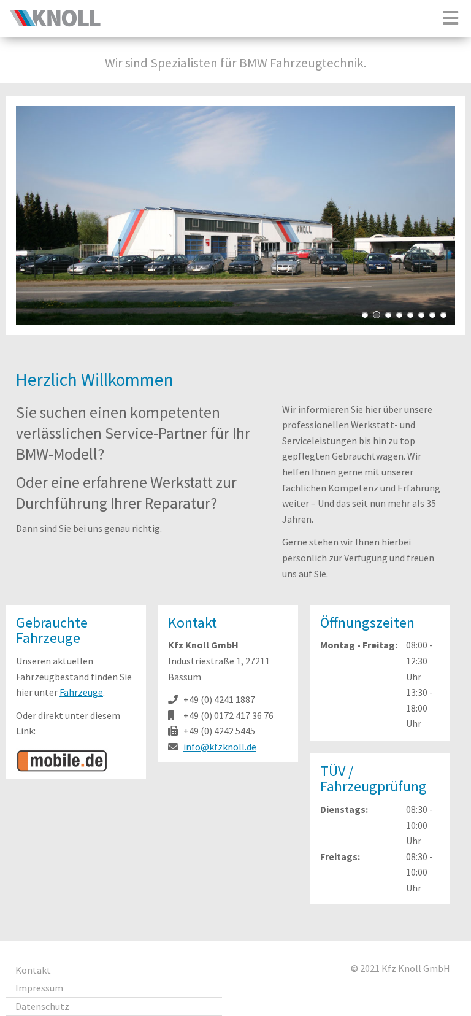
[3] (388, 315)
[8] (443, 315)
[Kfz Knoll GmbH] (55, 23)
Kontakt (33, 970)
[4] (399, 315)
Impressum (39, 988)
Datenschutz (42, 1006)
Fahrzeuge (81, 692)
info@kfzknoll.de (219, 747)
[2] (376, 314)
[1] (365, 315)
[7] (432, 315)
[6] (421, 315)
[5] (410, 315)
